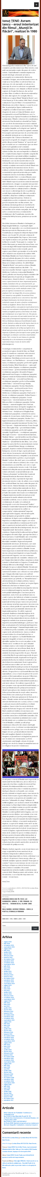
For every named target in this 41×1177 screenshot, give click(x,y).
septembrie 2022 (9, 999)
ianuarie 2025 (8, 957)
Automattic (6, 1175)
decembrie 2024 (9, 959)
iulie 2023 (7, 987)
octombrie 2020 (9, 1039)
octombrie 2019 (9, 1060)
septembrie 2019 (9, 1062)
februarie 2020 (8, 1053)
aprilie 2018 (7, 1091)
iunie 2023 (7, 989)
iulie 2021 (7, 1023)
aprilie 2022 (7, 1008)
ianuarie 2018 (8, 1097)
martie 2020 (8, 1051)
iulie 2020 (7, 1044)
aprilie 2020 (8, 1050)
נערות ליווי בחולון (6, 1143)
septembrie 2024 (9, 964)
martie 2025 (8, 954)
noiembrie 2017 (8, 1100)
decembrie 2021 (9, 1015)
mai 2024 (7, 969)
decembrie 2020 (9, 1036)
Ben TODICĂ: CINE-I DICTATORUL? (15, 1121)
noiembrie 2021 (9, 1016)
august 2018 (7, 1084)
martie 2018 (7, 1093)
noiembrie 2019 (9, 1058)
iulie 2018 (7, 1086)
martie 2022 (8, 1010)
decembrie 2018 (9, 1077)
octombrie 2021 (9, 1018)
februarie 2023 (8, 996)
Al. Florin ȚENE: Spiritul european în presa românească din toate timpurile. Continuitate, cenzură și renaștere (21, 1124)
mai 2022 (7, 1006)
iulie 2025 (7, 950)
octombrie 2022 (9, 997)
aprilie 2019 (7, 1070)
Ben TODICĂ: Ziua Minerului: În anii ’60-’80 (17, 1116)
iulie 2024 (7, 966)
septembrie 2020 (9, 1041)
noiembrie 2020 (9, 1037)
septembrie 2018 (9, 1083)
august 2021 (7, 1022)
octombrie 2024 (9, 963)
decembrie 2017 (9, 1098)
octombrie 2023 (9, 982)
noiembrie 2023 (9, 980)
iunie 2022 (7, 1004)
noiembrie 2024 (9, 961)
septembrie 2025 (9, 947)
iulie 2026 (7, 943)
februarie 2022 (8, 1011)
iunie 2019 (7, 1067)
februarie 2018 (8, 1095)
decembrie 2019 (9, 1057)
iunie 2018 (7, 1088)
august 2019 (7, 1064)
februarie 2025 (8, 956)
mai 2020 (7, 1048)
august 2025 (7, 949)
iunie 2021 (7, 1025)
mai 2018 (6, 1090)
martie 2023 (8, 994)
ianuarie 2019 (8, 1076)
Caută (4, 925)
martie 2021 (7, 1030)
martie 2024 (8, 973)
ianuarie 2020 (8, 1055)
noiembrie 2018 (9, 1079)
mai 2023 (7, 990)
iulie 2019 (7, 1065)
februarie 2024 (8, 975)
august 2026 (8, 942)
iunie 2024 (7, 968)
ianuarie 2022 (8, 1013)
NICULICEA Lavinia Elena (30, 888)
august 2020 (8, 1043)
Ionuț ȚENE (10, 891)
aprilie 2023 (7, 992)
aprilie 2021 (7, 1029)
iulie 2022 (7, 1003)
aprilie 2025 (7, 952)
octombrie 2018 (9, 1081)
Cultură (10, 890)
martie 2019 (7, 1072)
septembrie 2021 (9, 1020)
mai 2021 (6, 1027)
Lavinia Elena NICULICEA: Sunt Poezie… (24, 1143)
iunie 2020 (7, 1046)
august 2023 (8, 985)
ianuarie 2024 (8, 976)
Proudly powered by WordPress (12, 1173)
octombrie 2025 (9, 945)
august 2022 (8, 1001)
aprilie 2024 (7, 971)
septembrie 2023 (9, 983)
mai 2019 (6, 1069)
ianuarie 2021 (8, 1034)
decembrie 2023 (9, 978)
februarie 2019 (8, 1074)
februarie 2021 (8, 1032)
